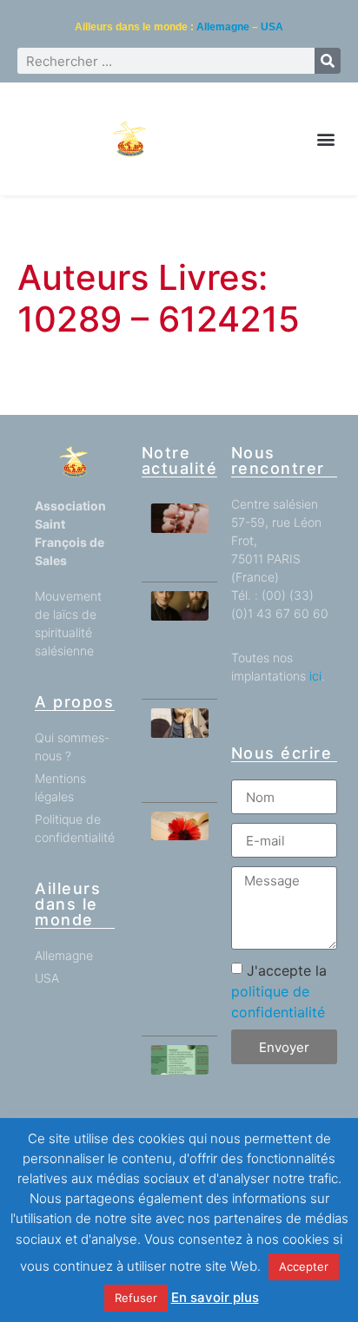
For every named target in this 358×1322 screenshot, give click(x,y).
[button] (326, 139)
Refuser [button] (136, 1298)
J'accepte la (279, 991)
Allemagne (222, 27)
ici (315, 675)
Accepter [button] (303, 1266)
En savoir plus (215, 1297)
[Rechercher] (328, 61)
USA (272, 27)
